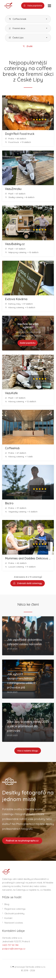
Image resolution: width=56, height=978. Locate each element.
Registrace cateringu (15, 908)
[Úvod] (7, 5)
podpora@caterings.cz (13, 948)
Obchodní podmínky (14, 913)
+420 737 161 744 (10, 945)
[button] (28, 19)
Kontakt (8, 918)
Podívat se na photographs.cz (22, 840)
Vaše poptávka (34, 5)
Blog (6, 904)
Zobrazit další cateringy (29, 583)
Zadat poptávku (27, 343)
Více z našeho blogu (27, 750)
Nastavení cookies (13, 922)
